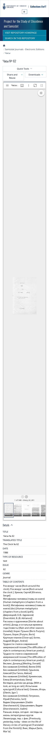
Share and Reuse (12, 76)
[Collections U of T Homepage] (4, 45)
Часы (7, 53)
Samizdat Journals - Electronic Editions (24, 49)
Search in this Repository (20, 38)
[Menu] (24, 12)
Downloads (34, 74)
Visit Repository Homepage (21, 32)
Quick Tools (23, 68)
